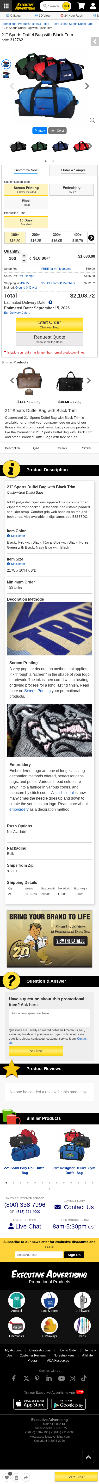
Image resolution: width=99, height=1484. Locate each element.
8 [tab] (56, 1182)
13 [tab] (92, 1182)
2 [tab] (53, 161)
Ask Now (36, 1051)
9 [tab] (64, 1182)
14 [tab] (49, 1188)
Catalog (15, 15)
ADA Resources (58, 1360)
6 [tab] (42, 1182)
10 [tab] (71, 1182)
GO (66, 6)
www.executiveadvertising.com (50, 1436)
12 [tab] (85, 1182)
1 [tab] (45, 161)
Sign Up (74, 1255)
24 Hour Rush (73, 15)
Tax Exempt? (26, 276)
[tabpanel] (18, 146)
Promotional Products (15, 24)
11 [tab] (78, 1182)
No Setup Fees (64, 1355)
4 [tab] (27, 1182)
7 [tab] (49, 1182)
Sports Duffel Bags (81, 24)
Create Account (40, 1350)
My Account (13, 1350)
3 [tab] (20, 1182)
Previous (10, 146)
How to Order (67, 1350)
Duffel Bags (59, 24)
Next (89, 146)
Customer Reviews (33, 1355)
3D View (44, 15)
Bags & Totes (40, 24)
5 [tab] (35, 1182)
